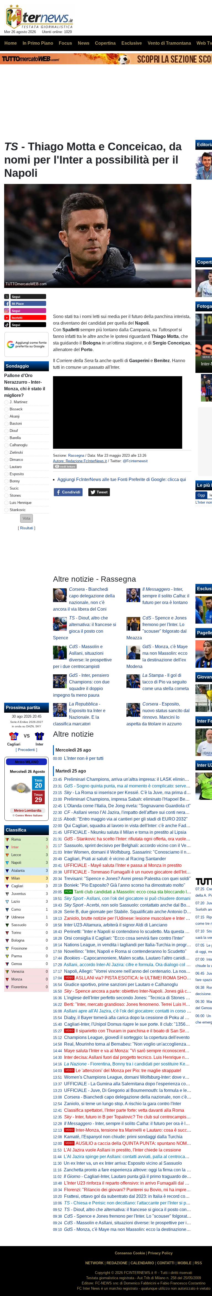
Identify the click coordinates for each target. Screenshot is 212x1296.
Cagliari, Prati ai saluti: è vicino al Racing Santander (115, 858)
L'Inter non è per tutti (84, 758)
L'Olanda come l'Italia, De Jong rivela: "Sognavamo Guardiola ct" (127, 805)
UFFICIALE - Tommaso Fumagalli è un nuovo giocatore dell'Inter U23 (132, 872)
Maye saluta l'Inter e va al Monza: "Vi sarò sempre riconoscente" (126, 1050)
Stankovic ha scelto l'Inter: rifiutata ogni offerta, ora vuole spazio (132, 839)
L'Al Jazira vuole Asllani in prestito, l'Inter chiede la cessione (122, 1150)
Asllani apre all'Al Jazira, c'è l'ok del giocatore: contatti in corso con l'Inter (135, 1011)
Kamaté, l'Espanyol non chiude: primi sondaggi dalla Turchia (123, 1136)
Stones (15, 495)
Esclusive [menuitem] (131, 43)
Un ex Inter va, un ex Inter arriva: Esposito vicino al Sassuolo (123, 1163)
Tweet (102, 492)
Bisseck (16, 409)
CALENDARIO (142, 1263)
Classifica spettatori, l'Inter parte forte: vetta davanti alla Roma (124, 1110)
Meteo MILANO (26, 762)
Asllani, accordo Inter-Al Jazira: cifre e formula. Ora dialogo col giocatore (134, 964)
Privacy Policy (160, 1253)
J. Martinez (19, 402)
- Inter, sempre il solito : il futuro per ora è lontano (165, 596)
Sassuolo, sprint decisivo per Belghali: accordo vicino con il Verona (129, 845)
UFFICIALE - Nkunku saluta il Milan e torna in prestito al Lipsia (125, 832)
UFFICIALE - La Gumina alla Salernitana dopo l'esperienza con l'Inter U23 (136, 1083)
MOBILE (184, 1263)
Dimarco (16, 460)
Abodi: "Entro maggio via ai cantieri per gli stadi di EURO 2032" (126, 819)
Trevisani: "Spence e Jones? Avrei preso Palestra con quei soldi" (127, 878)
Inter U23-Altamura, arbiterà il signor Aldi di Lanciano (115, 925)
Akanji (15, 416)
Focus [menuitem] (65, 43)
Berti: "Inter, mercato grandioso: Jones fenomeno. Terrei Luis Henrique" (133, 1004)
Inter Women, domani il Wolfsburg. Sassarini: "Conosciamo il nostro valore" (137, 852)
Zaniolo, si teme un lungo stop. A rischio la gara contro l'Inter (122, 1103)
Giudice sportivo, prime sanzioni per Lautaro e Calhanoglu (121, 984)
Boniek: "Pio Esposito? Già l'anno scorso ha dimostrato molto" (124, 885)
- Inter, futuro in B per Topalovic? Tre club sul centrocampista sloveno (135, 1117)
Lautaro (16, 467)
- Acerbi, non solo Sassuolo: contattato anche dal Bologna (130, 905)
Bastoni (16, 423)
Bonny (15, 481)
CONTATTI (165, 1263)
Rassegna (76, 455)
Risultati (26, 528)
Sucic (14, 488)
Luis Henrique (20, 503)
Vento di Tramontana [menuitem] (169, 43)
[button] (26, 518)
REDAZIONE (117, 1263)
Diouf (14, 431)
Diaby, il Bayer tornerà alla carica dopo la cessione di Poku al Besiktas (133, 1017)
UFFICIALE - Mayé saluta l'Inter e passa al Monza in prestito (123, 865)
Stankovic (18, 510)
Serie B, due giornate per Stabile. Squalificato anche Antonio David (129, 911)
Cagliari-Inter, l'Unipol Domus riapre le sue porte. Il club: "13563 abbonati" (136, 1024)
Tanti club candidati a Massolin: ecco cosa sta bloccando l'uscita (132, 891)
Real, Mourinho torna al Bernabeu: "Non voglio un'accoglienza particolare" (137, 1044)
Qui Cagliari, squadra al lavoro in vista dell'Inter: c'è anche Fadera (128, 825)
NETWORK (94, 1263)
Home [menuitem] (10, 43)
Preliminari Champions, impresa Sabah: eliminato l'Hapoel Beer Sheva (133, 799)
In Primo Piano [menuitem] (38, 43)
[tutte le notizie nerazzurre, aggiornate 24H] (39, 16)
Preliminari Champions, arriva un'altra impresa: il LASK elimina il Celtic (133, 779)
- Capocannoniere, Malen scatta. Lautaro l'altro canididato (129, 958)
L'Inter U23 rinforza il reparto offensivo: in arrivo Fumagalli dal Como (130, 1183)
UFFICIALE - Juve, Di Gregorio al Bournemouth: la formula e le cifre (130, 1090)
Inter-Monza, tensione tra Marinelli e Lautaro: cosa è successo (130, 1130)
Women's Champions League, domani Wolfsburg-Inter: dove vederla (130, 1077)
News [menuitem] (83, 43)
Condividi (70, 492)
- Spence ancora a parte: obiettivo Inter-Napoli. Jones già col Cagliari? (137, 991)
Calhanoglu (18, 445)
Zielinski (16, 452)
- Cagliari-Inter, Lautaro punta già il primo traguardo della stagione (137, 1176)
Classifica (16, 830)
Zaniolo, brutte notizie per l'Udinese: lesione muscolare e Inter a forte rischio (138, 918)
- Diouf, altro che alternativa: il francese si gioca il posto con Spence (133, 1209)
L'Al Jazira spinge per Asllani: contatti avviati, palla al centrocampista (131, 1156)
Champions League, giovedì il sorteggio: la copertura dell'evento (127, 1037)
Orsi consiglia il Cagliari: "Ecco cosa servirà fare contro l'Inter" (124, 938)
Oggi (201, 495)
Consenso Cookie (130, 1253)
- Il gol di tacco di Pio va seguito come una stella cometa (165, 682)
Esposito (17, 474)
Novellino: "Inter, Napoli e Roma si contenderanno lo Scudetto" (125, 951)
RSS (198, 1263)
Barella (15, 438)
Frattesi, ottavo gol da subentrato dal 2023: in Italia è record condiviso (131, 1196)
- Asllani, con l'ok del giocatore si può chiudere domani (127, 898)
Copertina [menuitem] (105, 43)
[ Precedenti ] (26, 750)
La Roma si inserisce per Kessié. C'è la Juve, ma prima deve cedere (136, 792)
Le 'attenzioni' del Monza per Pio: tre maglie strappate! (123, 1070)
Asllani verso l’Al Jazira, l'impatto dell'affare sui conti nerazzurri (130, 812)
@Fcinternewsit (135, 461)
